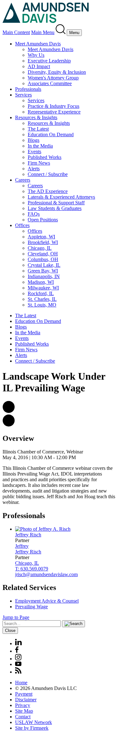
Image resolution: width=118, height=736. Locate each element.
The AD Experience (48, 191)
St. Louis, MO (42, 304)
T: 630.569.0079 (31, 568)
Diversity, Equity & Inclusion (57, 72)
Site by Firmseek (31, 728)
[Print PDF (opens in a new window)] (9, 425)
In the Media (40, 146)
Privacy (22, 705)
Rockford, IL (41, 293)
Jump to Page (16, 617)
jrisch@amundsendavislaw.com (46, 574)
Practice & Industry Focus (53, 106)
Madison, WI (41, 282)
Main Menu (42, 32)
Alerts (34, 168)
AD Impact (39, 66)
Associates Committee (50, 83)
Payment (23, 694)
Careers (22, 180)
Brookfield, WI (43, 242)
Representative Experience (54, 111)
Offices (22, 225)
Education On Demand (51, 134)
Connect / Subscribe (48, 174)
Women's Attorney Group (53, 77)
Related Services (29, 587)
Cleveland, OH (43, 253)
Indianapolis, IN (44, 276)
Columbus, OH (43, 259)
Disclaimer (26, 699)
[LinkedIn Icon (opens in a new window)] (18, 643)
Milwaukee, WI (43, 287)
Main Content (16, 32)
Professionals (28, 89)
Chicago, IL (40, 248)
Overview (18, 438)
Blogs (33, 140)
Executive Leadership (49, 60)
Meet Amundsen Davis (38, 43)
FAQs (34, 214)
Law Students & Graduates (54, 208)
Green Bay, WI (43, 270)
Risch (28, 534)
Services (23, 94)
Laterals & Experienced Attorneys (61, 197)
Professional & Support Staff (56, 202)
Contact (23, 716)
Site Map (24, 711)
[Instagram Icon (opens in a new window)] (18, 658)
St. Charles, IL (42, 299)
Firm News (39, 163)
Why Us (36, 55)
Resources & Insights (36, 117)
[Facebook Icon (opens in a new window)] (17, 651)
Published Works (44, 157)
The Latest (38, 128)
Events (34, 151)
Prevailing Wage (31, 606)
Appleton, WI (41, 236)
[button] (9, 411)
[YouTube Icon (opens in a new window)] (18, 664)
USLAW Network (33, 722)
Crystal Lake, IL (44, 265)
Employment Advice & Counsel (47, 601)
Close (10, 630)
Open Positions (43, 219)
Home (21, 682)
